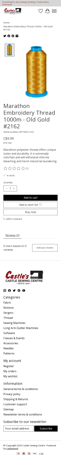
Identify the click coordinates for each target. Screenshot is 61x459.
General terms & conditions (20, 389)
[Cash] (18, 453)
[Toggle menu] (54, 11)
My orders (9, 371)
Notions (8, 308)
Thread (8, 318)
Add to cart (30, 197)
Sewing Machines (14, 323)
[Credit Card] (29, 453)
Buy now (30, 212)
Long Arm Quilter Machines (20, 328)
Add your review (45, 247)
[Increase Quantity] (14, 188)
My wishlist (10, 376)
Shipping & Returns (15, 399)
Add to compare (14, 218)
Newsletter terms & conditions (22, 414)
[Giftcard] (24, 453)
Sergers (8, 313)
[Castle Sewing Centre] (12, 10)
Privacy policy (11, 394)
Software (9, 333)
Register (8, 366)
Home (6, 22)
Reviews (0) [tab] (12, 235)
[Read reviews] (14, 168)
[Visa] (34, 453)
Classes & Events (14, 338)
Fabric (7, 302)
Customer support (15, 404)
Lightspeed (12, 448)
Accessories (10, 343)
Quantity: (8, 182)
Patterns (8, 353)
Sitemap (8, 409)
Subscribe (46, 428)
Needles (8, 348)
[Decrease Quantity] (6, 188)
